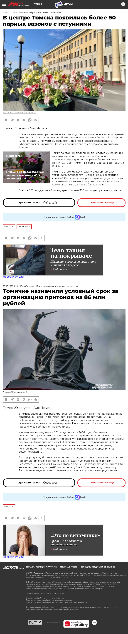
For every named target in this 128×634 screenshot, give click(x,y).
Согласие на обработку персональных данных (45, 598)
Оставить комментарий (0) (101, 203)
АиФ (25, 392)
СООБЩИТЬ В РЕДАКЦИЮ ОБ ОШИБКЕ (98, 567)
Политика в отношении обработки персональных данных (49, 600)
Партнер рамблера (52, 622)
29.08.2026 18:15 (10, 286)
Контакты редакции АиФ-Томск (41, 567)
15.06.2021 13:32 (10, 13)
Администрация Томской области (19, 112)
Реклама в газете (68, 567)
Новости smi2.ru (13, 276)
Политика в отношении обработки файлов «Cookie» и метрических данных (57, 602)
